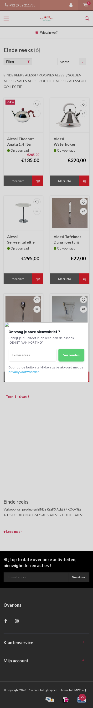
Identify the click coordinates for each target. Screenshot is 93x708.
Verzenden (71, 355)
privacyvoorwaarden (24, 372)
